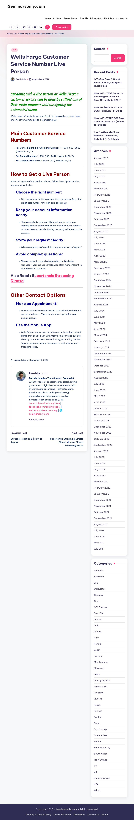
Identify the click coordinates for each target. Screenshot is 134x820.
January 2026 (101, 200)
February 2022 (102, 487)
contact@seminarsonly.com (44, 403)
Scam (97, 723)
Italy (96, 637)
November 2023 (102, 359)
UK (95, 772)
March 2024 (100, 335)
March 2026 (100, 188)
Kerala (97, 643)
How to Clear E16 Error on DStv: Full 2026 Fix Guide (108, 109)
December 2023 (102, 353)
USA (16, 33)
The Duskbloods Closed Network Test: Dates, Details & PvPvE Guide (107, 135)
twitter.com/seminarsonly (43, 410)
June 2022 (99, 463)
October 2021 (101, 512)
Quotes (98, 698)
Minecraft (99, 668)
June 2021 (99, 536)
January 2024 (101, 347)
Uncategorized (102, 778)
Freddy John (38, 373)
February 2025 (102, 268)
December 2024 (102, 280)
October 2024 (101, 292)
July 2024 (99, 310)
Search (99, 49)
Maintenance (101, 662)
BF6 (96, 582)
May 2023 (99, 396)
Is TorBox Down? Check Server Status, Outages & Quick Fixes (108, 82)
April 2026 (99, 182)
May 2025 (99, 249)
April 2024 (99, 329)
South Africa (101, 753)
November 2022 (102, 432)
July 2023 (99, 384)
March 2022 (100, 481)
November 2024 (102, 286)
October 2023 (101, 365)
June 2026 (99, 170)
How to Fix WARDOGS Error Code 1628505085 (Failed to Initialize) (109, 121)
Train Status (100, 759)
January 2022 (101, 493)
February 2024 (102, 341)
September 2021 (103, 518)
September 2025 (103, 225)
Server (97, 741)
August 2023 (101, 377)
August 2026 (101, 158)
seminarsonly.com (39, 413)
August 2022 (101, 451)
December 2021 (102, 500)
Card (96, 601)
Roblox (97, 717)
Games (98, 619)
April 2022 (99, 475)
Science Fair (100, 735)
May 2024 (99, 322)
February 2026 (102, 194)
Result (97, 704)
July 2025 (99, 237)
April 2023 (99, 402)
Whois (97, 790)
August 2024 (101, 304)
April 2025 (99, 255)
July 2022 (99, 457)
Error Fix (98, 613)
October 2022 (101, 438)
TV (95, 765)
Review (98, 710)
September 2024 (103, 298)
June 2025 (99, 243)
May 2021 (99, 542)
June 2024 (99, 316)
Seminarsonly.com (26, 6)
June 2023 (99, 390)
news (97, 674)
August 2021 (101, 524)
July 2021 (99, 530)
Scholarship (100, 729)
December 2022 (102, 426)
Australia (99, 576)
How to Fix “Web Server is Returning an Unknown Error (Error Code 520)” (108, 96)
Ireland (97, 631)
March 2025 (100, 261)
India (96, 625)
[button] (61, 27)
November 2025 (102, 213)
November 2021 (102, 506)
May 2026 (99, 176)
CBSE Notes (100, 607)
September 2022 (103, 445)
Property (99, 692)
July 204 (98, 548)
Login (97, 649)
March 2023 (100, 408)
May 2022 (99, 469)
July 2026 (99, 164)
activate (98, 570)
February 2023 (102, 414)
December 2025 (102, 207)
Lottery (98, 656)
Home (9, 33)
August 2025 (101, 231)
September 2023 (103, 371)
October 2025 (101, 219)
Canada (98, 595)
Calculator (99, 588)
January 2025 (101, 274)
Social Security (102, 747)
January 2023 (101, 420)
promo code (100, 686)
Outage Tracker (102, 680)
